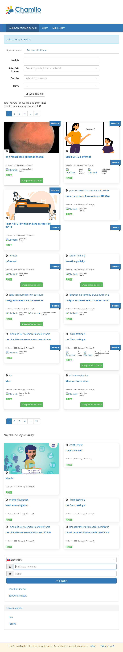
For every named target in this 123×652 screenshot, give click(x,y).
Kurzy (44, 27)
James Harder (24, 393)
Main (8, 381)
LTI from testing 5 (75, 339)
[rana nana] (12, 274)
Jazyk (16, 85)
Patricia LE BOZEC (106, 170)
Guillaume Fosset (26, 169)
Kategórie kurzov (13, 70)
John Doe (81, 170)
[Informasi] (31, 255)
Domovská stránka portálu (23, 27)
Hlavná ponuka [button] (14, 607)
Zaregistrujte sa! (17, 588)
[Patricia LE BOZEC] (94, 171)
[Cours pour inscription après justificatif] (91, 526)
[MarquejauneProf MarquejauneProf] (88, 354)
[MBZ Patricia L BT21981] (91, 137)
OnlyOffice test (74, 450)
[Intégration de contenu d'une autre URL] (91, 294)
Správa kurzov (13, 50)
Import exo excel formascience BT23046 (88, 196)
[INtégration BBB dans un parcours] (31, 294)
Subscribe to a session (18, 39)
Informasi (11, 261)
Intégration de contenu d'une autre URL (88, 300)
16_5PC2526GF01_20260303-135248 (25, 156)
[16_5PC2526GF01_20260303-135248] (31, 137)
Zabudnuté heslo (18, 595)
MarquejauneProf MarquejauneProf (101, 353)
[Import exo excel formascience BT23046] (91, 190)
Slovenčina (16, 559)
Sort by (15, 78)
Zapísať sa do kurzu (32, 180)
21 (36, 113)
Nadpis (15, 60)
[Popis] (6, 151)
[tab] (61, 608)
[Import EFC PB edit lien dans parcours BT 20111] (31, 204)
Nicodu (9, 478)
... (30, 113)
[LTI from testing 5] (91, 334)
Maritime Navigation (77, 381)
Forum (12, 623)
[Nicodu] (31, 458)
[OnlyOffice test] (91, 445)
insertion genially (75, 261)
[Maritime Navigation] (91, 375)
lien (11, 616)
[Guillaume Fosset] (12, 170)
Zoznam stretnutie (37, 50)
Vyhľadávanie (35, 93)
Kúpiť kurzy (58, 27)
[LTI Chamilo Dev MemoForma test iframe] (31, 334)
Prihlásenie (62, 580)
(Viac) (93, 646)
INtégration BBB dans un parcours (24, 300)
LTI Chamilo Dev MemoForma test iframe (28, 339)
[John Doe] (72, 171)
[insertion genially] (91, 255)
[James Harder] (12, 394)
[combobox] (61, 68)
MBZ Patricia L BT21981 (78, 156)
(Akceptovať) (107, 646)
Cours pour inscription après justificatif (87, 532)
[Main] (31, 375)
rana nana (23, 273)
